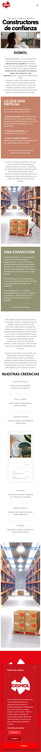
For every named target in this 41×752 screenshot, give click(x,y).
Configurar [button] (14, 738)
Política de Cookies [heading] (15, 670)
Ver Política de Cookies (15, 728)
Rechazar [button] (14, 732)
